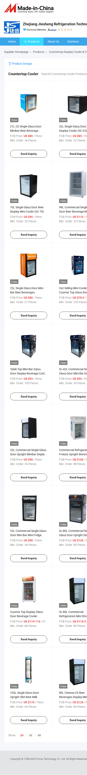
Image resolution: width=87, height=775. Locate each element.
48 (39, 735)
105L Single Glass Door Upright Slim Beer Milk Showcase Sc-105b (24, 697)
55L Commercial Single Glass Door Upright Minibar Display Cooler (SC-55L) (28, 454)
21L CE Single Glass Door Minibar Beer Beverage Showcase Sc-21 (25, 130)
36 (30, 735)
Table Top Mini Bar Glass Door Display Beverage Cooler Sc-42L (28, 373)
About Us (53, 41)
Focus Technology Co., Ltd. (51, 758)
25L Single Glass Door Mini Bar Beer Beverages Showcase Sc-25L (26, 292)
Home (12, 41)
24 (21, 735)
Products (33, 41)
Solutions (73, 41)
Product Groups (22, 63)
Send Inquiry (29, 153)
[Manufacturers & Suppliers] (29, 8)
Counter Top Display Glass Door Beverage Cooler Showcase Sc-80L (26, 616)
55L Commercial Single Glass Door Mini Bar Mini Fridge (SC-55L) (28, 535)
